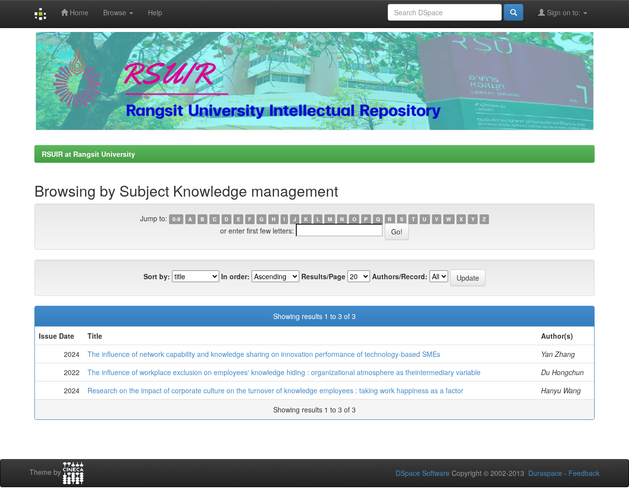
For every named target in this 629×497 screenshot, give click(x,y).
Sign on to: (563, 12)
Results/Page (323, 276)
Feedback (584, 473)
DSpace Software (423, 473)
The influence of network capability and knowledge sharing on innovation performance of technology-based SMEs (263, 354)
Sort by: (156, 276)
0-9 (176, 219)
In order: (235, 276)
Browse (115, 12)
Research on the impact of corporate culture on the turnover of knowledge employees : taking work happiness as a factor (275, 390)
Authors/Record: (400, 276)
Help (155, 12)
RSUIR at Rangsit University (88, 154)
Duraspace (545, 473)
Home (78, 12)
